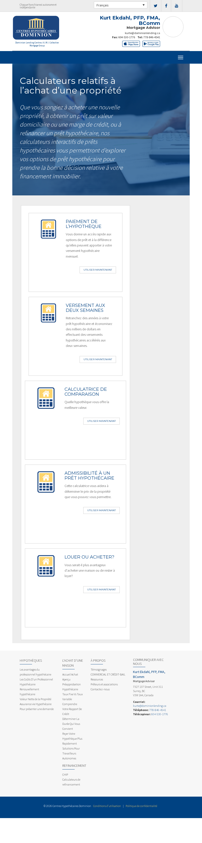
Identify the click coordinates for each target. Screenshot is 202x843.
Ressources (97, 679)
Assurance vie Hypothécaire (35, 704)
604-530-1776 (126, 37)
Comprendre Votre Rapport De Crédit (72, 709)
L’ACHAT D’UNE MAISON (72, 663)
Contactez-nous (100, 689)
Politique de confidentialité (141, 806)
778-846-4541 (151, 37)
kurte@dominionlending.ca (142, 33)
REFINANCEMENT (74, 765)
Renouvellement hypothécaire (29, 691)
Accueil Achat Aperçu (70, 677)
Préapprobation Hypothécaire (71, 686)
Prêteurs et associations (104, 684)
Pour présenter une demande (37, 709)
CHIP (65, 774)
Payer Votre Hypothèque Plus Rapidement (72, 738)
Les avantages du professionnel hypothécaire (35, 672)
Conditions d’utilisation (107, 806)
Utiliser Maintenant (98, 269)
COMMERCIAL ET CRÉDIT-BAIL (108, 674)
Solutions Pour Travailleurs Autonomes (71, 753)
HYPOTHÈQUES (31, 660)
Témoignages (99, 669)
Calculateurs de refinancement (71, 782)
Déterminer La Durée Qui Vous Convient (71, 724)
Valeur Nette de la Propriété (35, 699)
